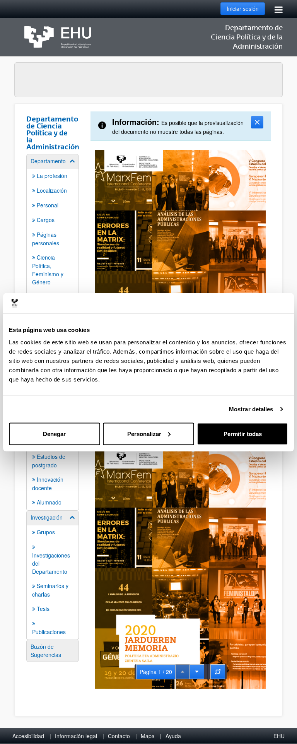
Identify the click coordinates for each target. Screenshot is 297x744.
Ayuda (173, 736)
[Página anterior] (182, 671)
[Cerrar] (257, 122)
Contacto (119, 736)
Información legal (76, 736)
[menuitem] (52, 229)
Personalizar (144, 433)
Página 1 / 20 (156, 672)
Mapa (148, 736)
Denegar (54, 433)
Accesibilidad (28, 736)
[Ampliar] (217, 671)
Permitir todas (243, 433)
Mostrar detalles (251, 409)
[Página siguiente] (196, 671)
